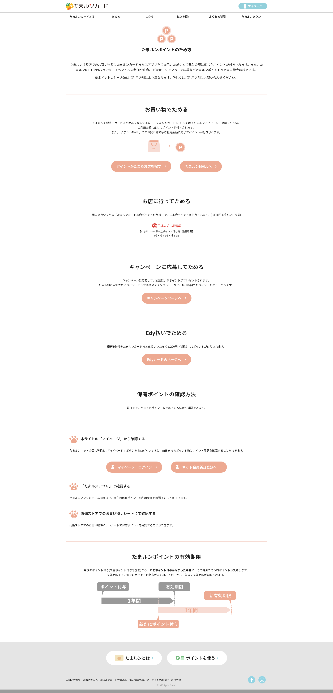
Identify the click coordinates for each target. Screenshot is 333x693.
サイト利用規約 (160, 679)
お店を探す (183, 16)
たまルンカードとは (82, 16)
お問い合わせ (73, 679)
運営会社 (176, 679)
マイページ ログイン (134, 467)
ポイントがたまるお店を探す (138, 166)
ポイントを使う (200, 658)
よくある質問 (217, 16)
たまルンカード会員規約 (113, 679)
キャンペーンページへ (164, 298)
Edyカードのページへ (164, 359)
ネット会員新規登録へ (199, 467)
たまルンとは (137, 658)
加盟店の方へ (90, 679)
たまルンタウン (251, 16)
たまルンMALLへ (198, 166)
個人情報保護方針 (139, 679)
